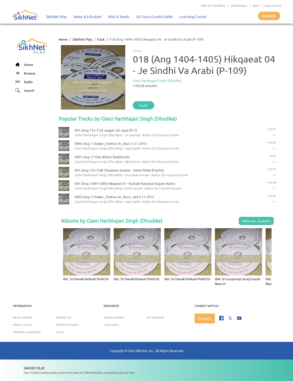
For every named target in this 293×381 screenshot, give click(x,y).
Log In (60, 332)
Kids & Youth (118, 16)
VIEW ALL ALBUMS (256, 221)
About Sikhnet (22, 317)
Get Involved (155, 317)
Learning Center (193, 16)
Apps (255, 5)
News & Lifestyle (87, 16)
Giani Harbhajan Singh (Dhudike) (157, 80)
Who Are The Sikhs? (213, 5)
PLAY (143, 105)
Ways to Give (273, 5)
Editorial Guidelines (27, 332)
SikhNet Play (56, 16)
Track (101, 39)
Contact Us (63, 317)
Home (63, 39)
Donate (269, 16)
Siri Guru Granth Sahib (154, 16)
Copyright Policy (67, 324)
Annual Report (114, 317)
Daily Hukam (239, 5)
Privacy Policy (22, 324)
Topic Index (111, 324)
